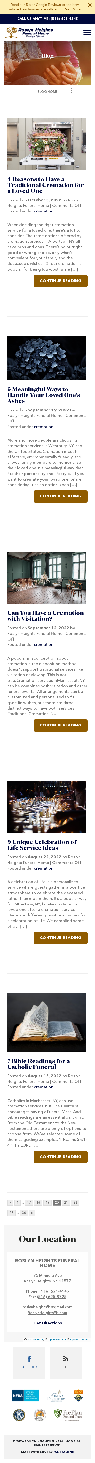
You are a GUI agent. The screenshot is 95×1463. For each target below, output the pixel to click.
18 (38, 1202)
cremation (43, 211)
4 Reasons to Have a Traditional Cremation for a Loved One (45, 185)
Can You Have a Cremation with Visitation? (45, 616)
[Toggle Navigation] (71, 90)
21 (66, 1202)
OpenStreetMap (80, 1339)
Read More (72, 9)
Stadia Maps (35, 1339)
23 (11, 1213)
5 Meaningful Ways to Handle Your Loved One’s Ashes (43, 395)
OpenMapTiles (57, 1339)
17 (29, 1202)
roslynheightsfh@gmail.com (47, 1307)
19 (47, 1202)
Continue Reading (60, 281)
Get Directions (47, 1323)
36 (24, 1213)
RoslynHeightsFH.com (47, 1313)
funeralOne (63, 1452)
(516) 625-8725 (51, 1297)
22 (75, 1202)
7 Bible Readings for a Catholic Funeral (38, 1064)
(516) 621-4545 (64, 19)
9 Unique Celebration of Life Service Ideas (41, 845)
